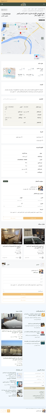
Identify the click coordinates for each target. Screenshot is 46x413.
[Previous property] (42, 264)
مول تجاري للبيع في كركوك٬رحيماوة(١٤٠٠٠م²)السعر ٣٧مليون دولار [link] (9, 382)
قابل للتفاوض (27, 230)
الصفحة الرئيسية (40, 8)
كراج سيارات (39, 140)
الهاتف (21, 197)
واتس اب (24, 189)
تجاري (32, 8)
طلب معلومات (33, 218)
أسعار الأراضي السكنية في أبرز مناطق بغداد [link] (32, 341)
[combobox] (12, 206)
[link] (34, 236)
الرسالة (41, 209)
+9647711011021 (32, 189)
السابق (37, 264)
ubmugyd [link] (17, 257)
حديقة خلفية (18, 137)
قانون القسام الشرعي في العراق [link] (34, 323)
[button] (6, 10)
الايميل (41, 203)
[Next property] (4, 264)
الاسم (42, 197)
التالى (8, 264)
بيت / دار (25, 8)
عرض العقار (5, 181)
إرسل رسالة (13, 218)
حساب (34, 388)
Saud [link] (40, 257)
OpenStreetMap (11, 76)
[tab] (7, 25)
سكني (29, 8)
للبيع (35, 8)
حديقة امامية (39, 137)
